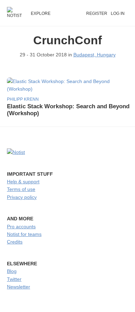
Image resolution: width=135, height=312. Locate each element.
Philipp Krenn (23, 99)
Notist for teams (24, 234)
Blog (12, 271)
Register (96, 13)
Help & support (23, 181)
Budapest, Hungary (94, 54)
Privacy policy (22, 197)
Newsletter (18, 287)
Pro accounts (21, 226)
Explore (41, 13)
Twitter (14, 279)
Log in (118, 13)
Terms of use (21, 189)
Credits (14, 242)
